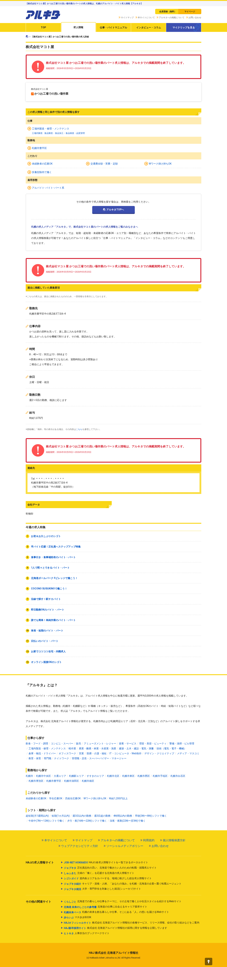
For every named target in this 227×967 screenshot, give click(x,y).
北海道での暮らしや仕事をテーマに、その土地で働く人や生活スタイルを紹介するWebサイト (122, 901)
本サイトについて (146, 17)
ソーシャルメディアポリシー (124, 846)
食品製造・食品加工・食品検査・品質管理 (64, 133)
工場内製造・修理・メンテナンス (50, 128)
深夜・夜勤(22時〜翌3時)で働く (128, 820)
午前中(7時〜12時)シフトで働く (46, 820)
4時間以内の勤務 (122, 815)
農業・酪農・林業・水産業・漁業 (97, 748)
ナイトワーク (61, 758)
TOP (43, 27)
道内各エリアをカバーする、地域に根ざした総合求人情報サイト (108, 878)
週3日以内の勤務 (82, 815)
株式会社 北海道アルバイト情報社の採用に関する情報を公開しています (115, 927)
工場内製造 (37, 133)
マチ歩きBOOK (77, 917)
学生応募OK (55, 798)
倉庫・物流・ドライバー (42, 753)
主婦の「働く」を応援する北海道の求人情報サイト (99, 873)
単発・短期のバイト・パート (47, 630)
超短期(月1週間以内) (37, 815)
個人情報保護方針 (174, 840)
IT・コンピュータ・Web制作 (125, 753)
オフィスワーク (67, 753)
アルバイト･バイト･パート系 (48, 187)
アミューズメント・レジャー (100, 743)
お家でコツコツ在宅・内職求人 (48, 651)
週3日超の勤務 (102, 815)
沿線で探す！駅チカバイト (46, 599)
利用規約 (148, 840)
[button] (208, 961)
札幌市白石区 (177, 775)
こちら (79, 429)
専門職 (47, 758)
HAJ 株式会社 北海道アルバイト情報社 (113, 952)
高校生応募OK (73, 798)
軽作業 (72, 748)
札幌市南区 (88, 780)
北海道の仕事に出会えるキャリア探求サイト (105, 906)
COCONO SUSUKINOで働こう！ (49, 588)
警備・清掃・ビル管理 (181, 743)
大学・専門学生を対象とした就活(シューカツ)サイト (102, 888)
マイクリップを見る (184, 27)
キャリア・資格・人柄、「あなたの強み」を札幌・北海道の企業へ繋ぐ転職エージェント (122, 883)
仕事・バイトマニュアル (113, 27)
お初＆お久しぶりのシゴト (46, 536)
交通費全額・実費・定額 (104, 163)
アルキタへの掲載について (171, 17)
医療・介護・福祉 (97, 753)
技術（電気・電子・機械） (171, 748)
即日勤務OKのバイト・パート (47, 609)
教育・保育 (35, 758)
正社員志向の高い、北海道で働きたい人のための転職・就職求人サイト (110, 867)
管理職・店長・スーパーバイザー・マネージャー (99, 758)
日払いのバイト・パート (44, 641)
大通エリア (60, 775)
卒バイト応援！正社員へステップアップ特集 (56, 546)
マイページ (189, 11)
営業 (81, 753)
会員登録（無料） (167, 11)
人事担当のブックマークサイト (86, 933)
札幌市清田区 (71, 780)
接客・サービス (127, 743)
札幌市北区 (113, 775)
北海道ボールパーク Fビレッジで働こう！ (54, 578)
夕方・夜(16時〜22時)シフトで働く (87, 820)
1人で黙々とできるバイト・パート (50, 567)
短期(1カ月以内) (61, 815)
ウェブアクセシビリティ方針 (79, 846)
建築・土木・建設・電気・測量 (136, 748)
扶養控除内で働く (42, 172)
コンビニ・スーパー (62, 743)
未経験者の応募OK (42, 163)
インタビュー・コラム (148, 27)
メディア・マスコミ (188, 753)
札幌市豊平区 (39, 148)
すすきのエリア (95, 775)
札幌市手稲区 (160, 775)
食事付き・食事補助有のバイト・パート (53, 557)
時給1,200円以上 (118, 798)
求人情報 (78, 27)
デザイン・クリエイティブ (159, 753)
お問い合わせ (195, 17)
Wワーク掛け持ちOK (160, 163)
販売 (78, 743)
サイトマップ (127, 17)
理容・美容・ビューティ (153, 743)
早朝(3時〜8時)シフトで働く (151, 815)
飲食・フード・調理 (37, 743)
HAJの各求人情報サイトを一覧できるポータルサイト (106, 862)
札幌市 (29, 775)
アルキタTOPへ (115, 209)
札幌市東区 (128, 775)
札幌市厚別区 (36, 780)
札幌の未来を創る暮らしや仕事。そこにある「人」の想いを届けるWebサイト (116, 912)
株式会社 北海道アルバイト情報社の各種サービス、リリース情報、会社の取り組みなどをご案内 (131, 922)
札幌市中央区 (43, 775)
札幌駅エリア (76, 775)
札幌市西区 (143, 775)
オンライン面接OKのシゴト (46, 662)
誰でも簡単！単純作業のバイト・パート (53, 620)
